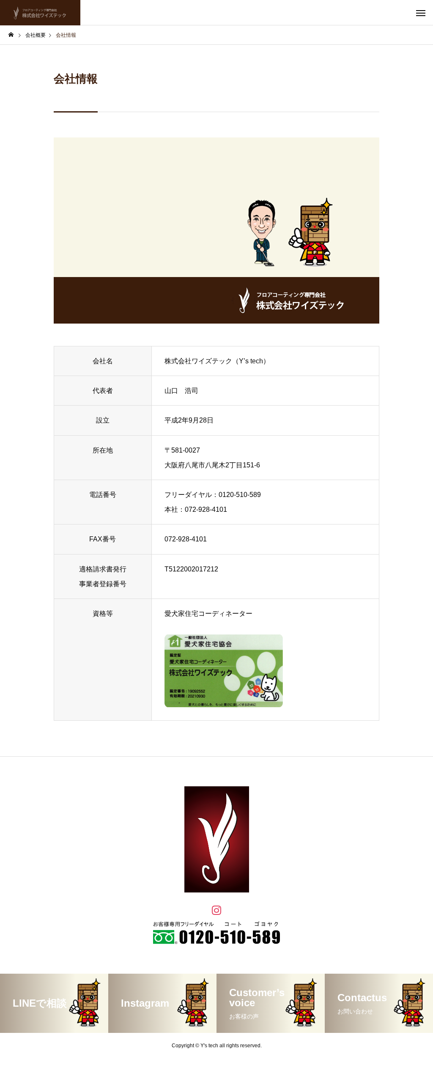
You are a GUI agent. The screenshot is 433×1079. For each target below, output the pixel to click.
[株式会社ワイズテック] (40, 12)
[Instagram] (216, 909)
